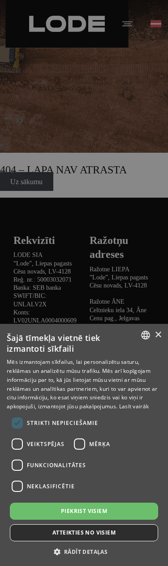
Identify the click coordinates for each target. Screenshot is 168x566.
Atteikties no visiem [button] (84, 532)
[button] (84, 551)
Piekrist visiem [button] (84, 511)
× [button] (158, 335)
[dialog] (84, 283)
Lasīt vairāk (134, 406)
